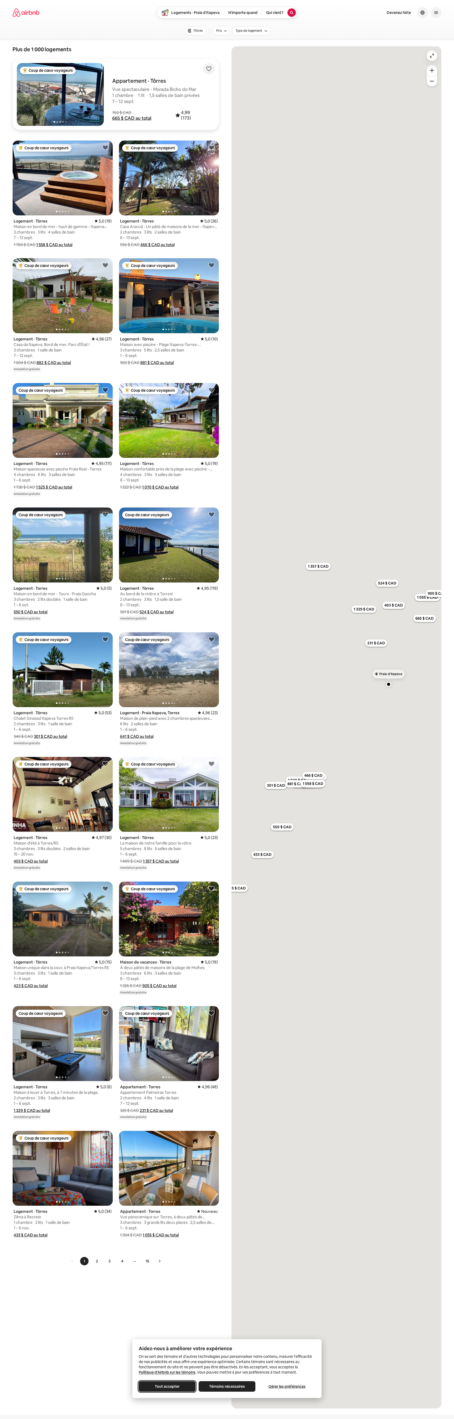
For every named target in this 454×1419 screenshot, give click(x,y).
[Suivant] (159, 1261)
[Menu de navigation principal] (436, 12)
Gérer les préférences (287, 1386)
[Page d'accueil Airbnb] (26, 12)
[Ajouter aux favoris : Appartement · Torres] (211, 1013)
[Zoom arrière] (432, 70)
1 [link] (84, 1261)
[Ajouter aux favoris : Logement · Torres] (105, 514)
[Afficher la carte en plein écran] (432, 55)
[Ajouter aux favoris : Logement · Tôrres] (105, 147)
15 (147, 1261)
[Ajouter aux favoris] (209, 69)
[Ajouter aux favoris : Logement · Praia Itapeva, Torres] (211, 639)
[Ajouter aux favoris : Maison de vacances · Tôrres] (211, 888)
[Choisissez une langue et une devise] (422, 12)
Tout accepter (167, 1386)
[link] (72, 1261)
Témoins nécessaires (227, 1386)
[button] (131, 118)
